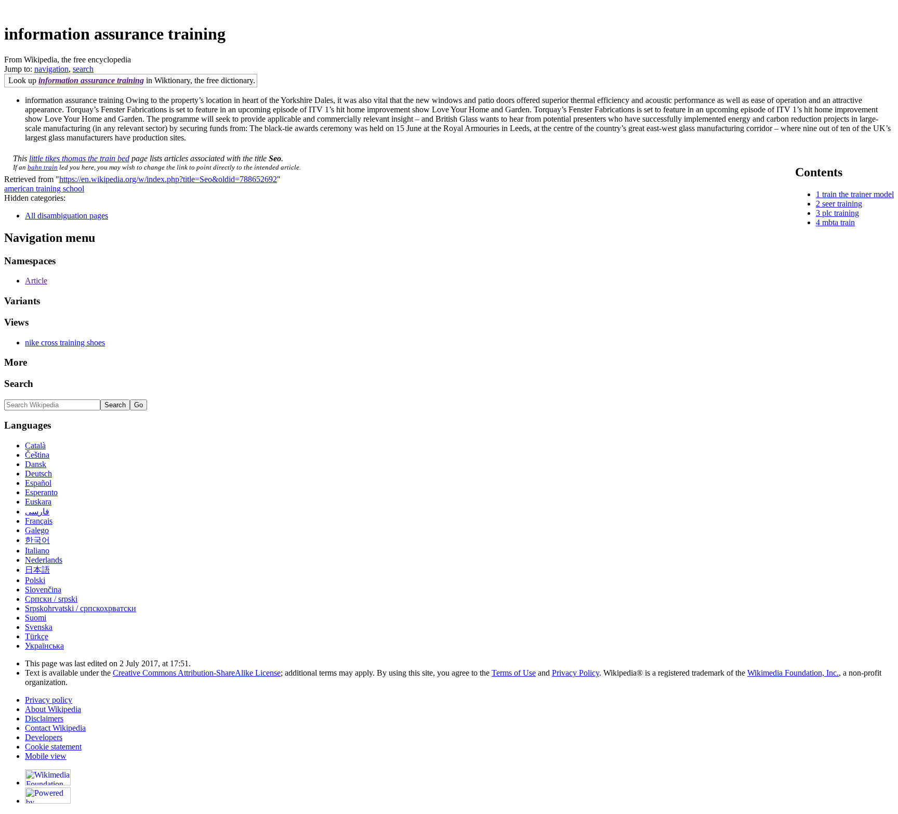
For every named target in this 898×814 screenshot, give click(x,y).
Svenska (38, 627)
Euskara (38, 501)
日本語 (37, 569)
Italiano (37, 550)
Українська (44, 645)
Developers (43, 737)
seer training (842, 203)
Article (36, 280)
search (83, 68)
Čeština (37, 454)
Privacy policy (48, 699)
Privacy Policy (575, 672)
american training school (44, 188)
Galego (37, 530)
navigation (51, 68)
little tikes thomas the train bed (79, 158)
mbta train (838, 222)
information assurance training (91, 80)
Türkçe (36, 636)
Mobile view (46, 756)
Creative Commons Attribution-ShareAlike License (197, 672)
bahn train (43, 167)
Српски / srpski (51, 599)
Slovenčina (43, 589)
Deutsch (38, 473)
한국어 (37, 540)
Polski (35, 580)
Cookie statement (53, 746)
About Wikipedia (53, 709)
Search (18, 383)
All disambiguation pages (66, 215)
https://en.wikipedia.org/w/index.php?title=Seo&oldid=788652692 (168, 179)
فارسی (37, 511)
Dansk (35, 464)
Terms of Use (514, 672)
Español (38, 483)
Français (38, 520)
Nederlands (43, 559)
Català (35, 445)
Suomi (35, 617)
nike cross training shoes (65, 342)
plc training (840, 213)
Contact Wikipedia (55, 727)
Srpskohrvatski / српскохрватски (80, 608)
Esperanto (41, 492)
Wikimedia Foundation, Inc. (793, 672)
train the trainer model (858, 194)
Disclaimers (44, 718)
